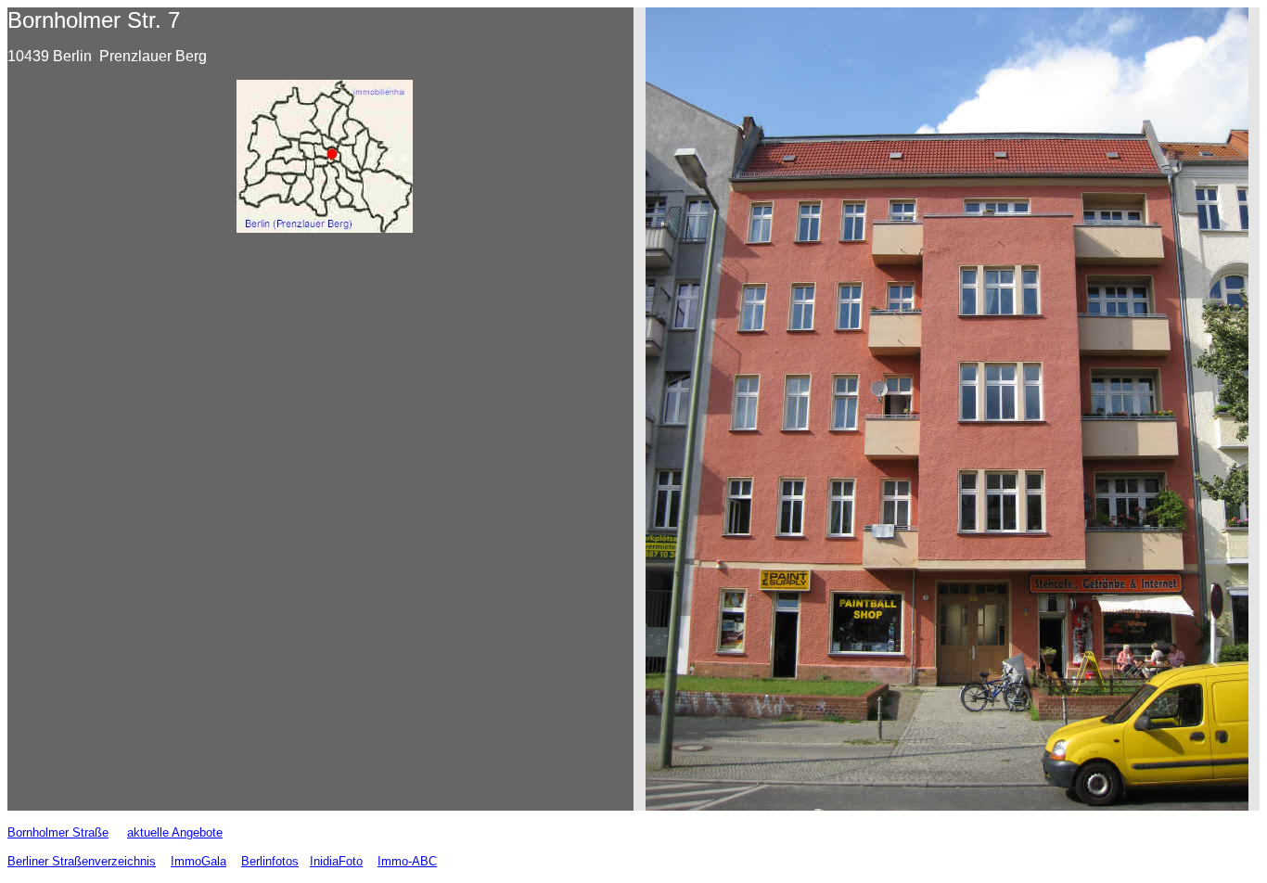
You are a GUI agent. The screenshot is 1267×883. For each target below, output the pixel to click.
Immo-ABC (407, 861)
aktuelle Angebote (175, 832)
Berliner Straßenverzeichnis (81, 861)
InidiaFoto (336, 861)
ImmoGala (198, 861)
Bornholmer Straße (58, 832)
